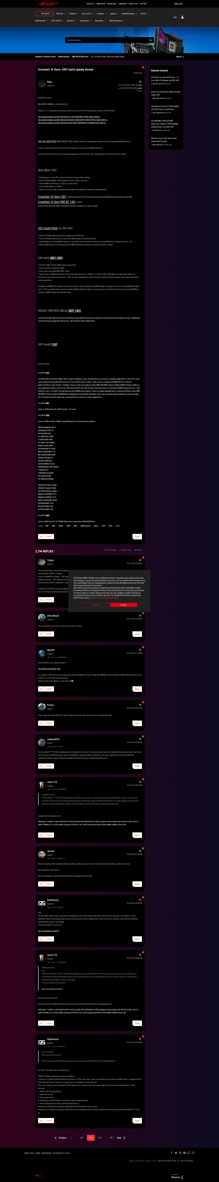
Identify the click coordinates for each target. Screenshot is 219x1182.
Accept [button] (124, 605)
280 (111, 1137)
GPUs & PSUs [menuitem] (56, 21)
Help (175, 17)
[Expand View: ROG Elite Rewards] (124, 20)
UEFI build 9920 (47, 228)
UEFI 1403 (56, 258)
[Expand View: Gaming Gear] (91, 20)
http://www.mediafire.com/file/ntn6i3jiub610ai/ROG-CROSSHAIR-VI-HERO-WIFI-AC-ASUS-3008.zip (72, 120)
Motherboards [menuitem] (40, 21)
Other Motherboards (159, 113)
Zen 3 (118, 526)
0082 (47, 415)
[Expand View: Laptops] (117, 13)
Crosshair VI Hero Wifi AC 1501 (57, 202)
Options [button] (179, 57)
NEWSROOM (46, 1153)
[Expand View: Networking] (105, 20)
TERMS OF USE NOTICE (136, 1161)
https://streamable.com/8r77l (48, 931)
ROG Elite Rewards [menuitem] (115, 21)
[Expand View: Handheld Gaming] (136, 13)
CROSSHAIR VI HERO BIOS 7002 (49, 669)
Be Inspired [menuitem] (45, 14)
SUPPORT (143, 4)
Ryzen (96, 526)
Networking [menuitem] (99, 21)
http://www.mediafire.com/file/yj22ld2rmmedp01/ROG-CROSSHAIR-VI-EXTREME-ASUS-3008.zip (72, 123)
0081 (47, 403)
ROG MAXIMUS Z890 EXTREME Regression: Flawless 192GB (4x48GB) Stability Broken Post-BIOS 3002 (164, 124)
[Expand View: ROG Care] (65, 13)
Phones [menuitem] (143, 14)
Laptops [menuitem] (113, 14)
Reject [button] (95, 605)
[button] (41, 536)
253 (81, 1137)
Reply (137, 536)
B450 (68, 526)
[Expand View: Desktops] (106, 13)
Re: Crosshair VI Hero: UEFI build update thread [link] (107, 57)
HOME (37, 1153)
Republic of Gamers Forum (45, 57)
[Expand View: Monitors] (75, 20)
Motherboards (63, 57)
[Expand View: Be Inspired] (52, 14)
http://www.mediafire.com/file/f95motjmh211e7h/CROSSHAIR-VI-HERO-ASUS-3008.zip (69, 117)
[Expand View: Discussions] (93, 13)
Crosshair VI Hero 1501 (52, 196)
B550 (75, 526)
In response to (57, 657)
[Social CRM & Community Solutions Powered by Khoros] (177, 1177)
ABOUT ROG (29, 1153)
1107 (54, 344)
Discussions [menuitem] (86, 14)
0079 (47, 373)
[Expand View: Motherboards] (47, 20)
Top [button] (39, 1176)
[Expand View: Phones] (148, 13)
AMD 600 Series (157, 84)
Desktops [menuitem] (100, 14)
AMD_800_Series (158, 145)
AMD (53, 526)
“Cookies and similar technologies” (105, 598)
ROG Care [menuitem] (59, 14)
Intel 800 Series (157, 130)
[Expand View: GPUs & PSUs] (63, 20)
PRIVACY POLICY (150, 1161)
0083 (47, 515)
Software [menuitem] (72, 14)
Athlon (61, 526)
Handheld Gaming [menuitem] (128, 14)
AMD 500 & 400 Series (80, 57)
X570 (110, 526)
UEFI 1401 (75, 310)
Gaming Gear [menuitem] (84, 21)
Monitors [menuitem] (70, 21)
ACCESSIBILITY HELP (61, 1153)
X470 (103, 526)
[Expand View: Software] (78, 13)
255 (99, 1137)
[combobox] (109, 40)
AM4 (46, 526)
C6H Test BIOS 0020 (47, 141)
